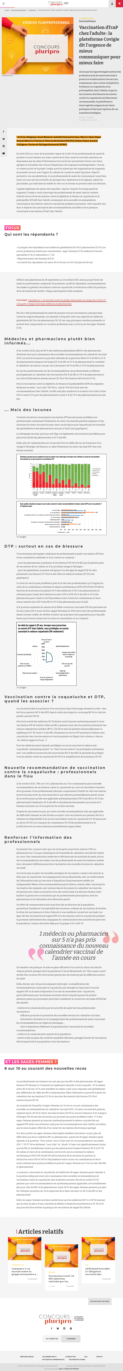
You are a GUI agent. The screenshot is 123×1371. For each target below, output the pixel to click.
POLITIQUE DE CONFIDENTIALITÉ (53, 1359)
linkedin (64, 1329)
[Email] (3, 153)
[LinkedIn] (3, 146)
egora (61, 1369)
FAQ (85, 1357)
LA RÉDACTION (70, 1357)
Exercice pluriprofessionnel (18, 10)
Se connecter (112, 3)
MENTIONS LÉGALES (27, 1357)
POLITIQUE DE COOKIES (77, 1359)
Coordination (32, 10)
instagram (71, 1328)
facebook (51, 1328)
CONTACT (99, 1357)
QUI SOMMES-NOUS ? (49, 1357)
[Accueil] (58, 3)
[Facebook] (3, 131)
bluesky (58, 1328)
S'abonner (119, 3)
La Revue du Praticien (71, 1369)
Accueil (7, 10)
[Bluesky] (3, 139)
